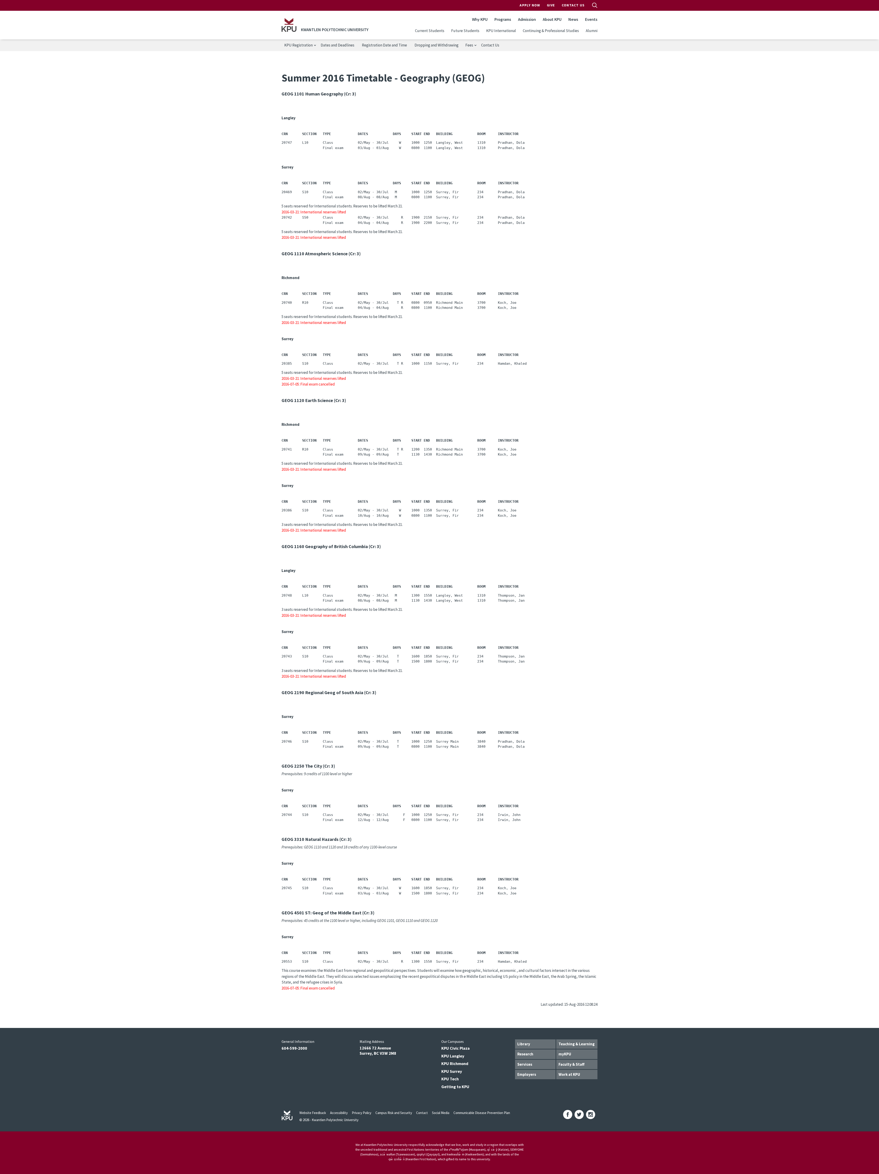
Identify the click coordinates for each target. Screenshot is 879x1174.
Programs (502, 19)
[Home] (289, 25)
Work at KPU (569, 1074)
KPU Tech (450, 1079)
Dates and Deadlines (337, 45)
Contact (422, 1113)
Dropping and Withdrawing (436, 45)
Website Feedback (312, 1113)
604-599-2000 (294, 1048)
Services (524, 1064)
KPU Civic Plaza (455, 1048)
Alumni (591, 30)
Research (525, 1054)
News (573, 19)
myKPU (565, 1054)
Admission (527, 19)
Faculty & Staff (571, 1064)
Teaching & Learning (577, 1043)
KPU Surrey (451, 1071)
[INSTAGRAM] (590, 1114)
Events (591, 19)
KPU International (501, 30)
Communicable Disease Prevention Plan (481, 1113)
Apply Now (530, 5)
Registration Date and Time (384, 45)
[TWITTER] (579, 1114)
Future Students (465, 30)
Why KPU (480, 19)
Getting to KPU (455, 1086)
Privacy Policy (361, 1113)
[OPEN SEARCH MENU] (594, 5)
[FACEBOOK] (567, 1114)
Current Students (429, 30)
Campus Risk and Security (393, 1113)
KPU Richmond (454, 1063)
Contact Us (573, 5)
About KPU (552, 19)
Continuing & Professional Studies (551, 30)
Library (523, 1043)
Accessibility (339, 1113)
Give (551, 5)
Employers (526, 1074)
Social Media (440, 1113)
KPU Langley (452, 1056)
